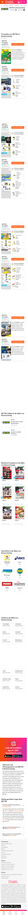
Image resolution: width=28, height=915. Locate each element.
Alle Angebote (4, 847)
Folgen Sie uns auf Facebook (7, 864)
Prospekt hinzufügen (6, 854)
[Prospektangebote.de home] (9, 1)
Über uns (3, 852)
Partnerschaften (4, 878)
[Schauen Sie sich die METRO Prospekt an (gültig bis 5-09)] (6, 183)
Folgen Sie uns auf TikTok (7, 869)
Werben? (3, 845)
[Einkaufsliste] (21, 2)
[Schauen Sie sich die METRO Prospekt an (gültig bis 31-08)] (6, 329)
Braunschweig (6, 806)
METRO (11, 5)
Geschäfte (6, 5)
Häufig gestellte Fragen (6, 843)
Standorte (16, 5)
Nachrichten (4, 857)
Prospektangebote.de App (7, 850)
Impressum (3, 856)
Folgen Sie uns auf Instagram (7, 866)
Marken (3, 849)
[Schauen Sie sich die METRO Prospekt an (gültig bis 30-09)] (6, 353)
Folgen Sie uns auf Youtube (7, 867)
